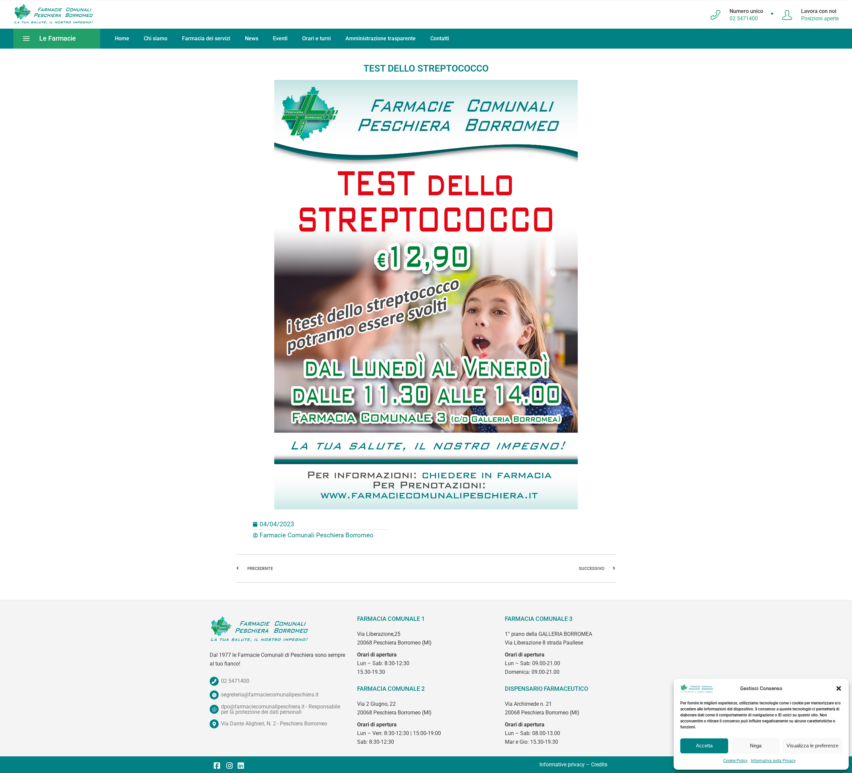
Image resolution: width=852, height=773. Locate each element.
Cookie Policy (735, 760)
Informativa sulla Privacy (773, 760)
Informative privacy (562, 764)
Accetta (704, 745)
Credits (599, 764)
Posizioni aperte (820, 18)
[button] (838, 688)
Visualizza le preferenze (812, 745)
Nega (755, 745)
